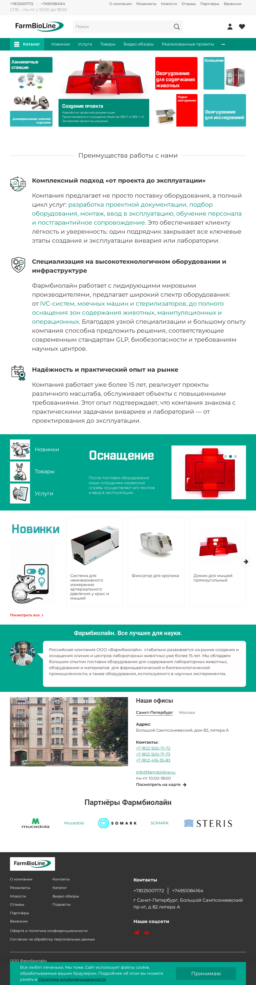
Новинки (60, 44)
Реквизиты (146, 4)
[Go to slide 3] (235, 456)
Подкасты (61, 904)
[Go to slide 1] (225, 456)
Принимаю (206, 973)
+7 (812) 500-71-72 (153, 748)
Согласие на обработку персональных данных (52, 939)
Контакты (61, 879)
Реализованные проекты (188, 44)
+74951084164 (53, 4)
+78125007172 (21, 4)
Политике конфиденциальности (72, 979)
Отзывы (189, 4)
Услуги (85, 44)
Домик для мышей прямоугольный (213, 578)
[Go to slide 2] (230, 456)
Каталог (31, 44)
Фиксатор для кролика (155, 575)
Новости (169, 4)
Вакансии (233, 4)
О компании (120, 4)
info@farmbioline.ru (156, 772)
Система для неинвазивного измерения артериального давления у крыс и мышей (89, 587)
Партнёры (209, 4)
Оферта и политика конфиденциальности (49, 930)
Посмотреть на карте (158, 784)
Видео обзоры (139, 44)
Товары (108, 44)
